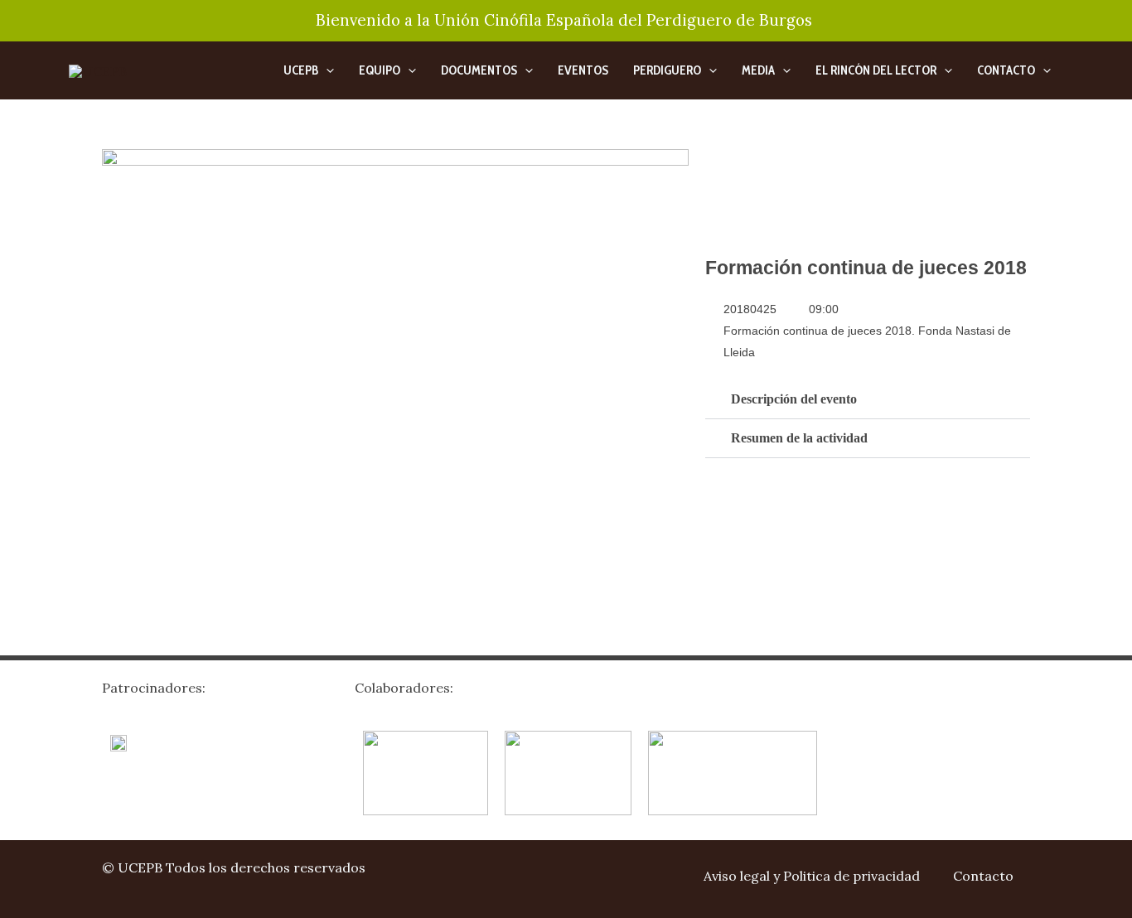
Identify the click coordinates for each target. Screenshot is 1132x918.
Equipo (379, 70)
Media (758, 70)
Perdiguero (667, 70)
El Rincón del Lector (875, 70)
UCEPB (300, 70)
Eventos (583, 70)
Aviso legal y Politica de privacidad (812, 875)
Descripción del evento (794, 399)
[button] (326, 70)
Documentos (479, 70)
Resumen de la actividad (799, 438)
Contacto (1006, 70)
